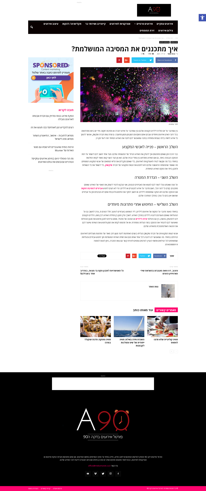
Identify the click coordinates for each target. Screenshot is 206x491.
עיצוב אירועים (51, 23)
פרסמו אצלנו (57, 488)
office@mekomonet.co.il (99, 465)
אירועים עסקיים (165, 23)
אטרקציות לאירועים (120, 23)
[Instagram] (110, 473)
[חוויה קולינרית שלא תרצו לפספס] (162, 326)
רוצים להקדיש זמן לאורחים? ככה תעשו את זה (52, 127)
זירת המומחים (147, 30)
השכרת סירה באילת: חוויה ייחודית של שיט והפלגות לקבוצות (132, 342)
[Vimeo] (95, 474)
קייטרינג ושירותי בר (95, 23)
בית (176, 38)
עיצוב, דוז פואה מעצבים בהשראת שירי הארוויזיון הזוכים (159, 272)
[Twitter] (103, 474)
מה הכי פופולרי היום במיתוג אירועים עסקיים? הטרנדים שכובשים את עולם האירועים (53, 160)
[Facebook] (118, 474)
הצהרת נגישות (33, 488)
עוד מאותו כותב (143, 310)
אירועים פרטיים (145, 23)
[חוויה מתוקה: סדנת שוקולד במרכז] (95, 326)
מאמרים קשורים (166, 310)
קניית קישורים (45, 488)
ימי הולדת (174, 42)
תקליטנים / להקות (71, 23)
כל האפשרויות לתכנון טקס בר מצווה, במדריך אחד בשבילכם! (102, 272)
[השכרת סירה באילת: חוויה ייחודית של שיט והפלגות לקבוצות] (129, 326)
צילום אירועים (165, 30)
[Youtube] (88, 474)
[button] (202, 17)
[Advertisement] (79, 10)
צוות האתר (171, 54)
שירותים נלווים (164, 42)
